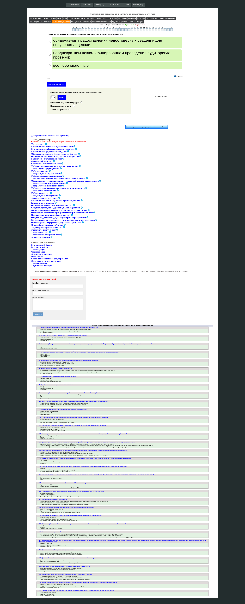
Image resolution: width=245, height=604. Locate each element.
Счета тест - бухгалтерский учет (46, 164)
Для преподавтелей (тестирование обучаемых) (50, 136)
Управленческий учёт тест (43, 230)
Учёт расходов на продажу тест (45, 173)
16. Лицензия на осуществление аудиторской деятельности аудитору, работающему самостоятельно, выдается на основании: (83, 450)
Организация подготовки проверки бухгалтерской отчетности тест (62, 213)
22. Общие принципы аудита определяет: (53, 499)
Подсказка (179, 76)
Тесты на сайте (35, 18)
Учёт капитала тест (40, 193)
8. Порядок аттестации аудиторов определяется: (56, 384)
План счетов (37, 256)
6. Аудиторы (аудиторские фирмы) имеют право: (55, 368)
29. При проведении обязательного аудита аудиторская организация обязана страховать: (69, 558)
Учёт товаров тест (39, 171)
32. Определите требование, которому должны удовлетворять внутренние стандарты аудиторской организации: (78, 582)
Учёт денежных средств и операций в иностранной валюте (58, 178)
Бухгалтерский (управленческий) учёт (49, 151)
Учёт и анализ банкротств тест (45, 235)
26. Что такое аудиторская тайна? (51, 532)
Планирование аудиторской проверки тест (50, 215)
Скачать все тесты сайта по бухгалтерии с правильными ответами (58, 142)
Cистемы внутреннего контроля (46, 261)
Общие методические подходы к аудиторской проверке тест (58, 217)
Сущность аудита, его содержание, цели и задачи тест (55, 208)
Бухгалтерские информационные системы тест (53, 149)
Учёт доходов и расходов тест (44, 196)
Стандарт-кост (38, 252)
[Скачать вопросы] (46, 144)
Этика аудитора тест (40, 237)
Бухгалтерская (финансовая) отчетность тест (52, 146)
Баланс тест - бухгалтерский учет (46, 159)
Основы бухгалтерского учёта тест (47, 225)
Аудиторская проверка (41, 266)
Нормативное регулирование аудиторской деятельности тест (59, 210)
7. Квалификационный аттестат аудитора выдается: (57, 376)
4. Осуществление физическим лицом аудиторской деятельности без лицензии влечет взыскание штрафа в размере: (79, 352)
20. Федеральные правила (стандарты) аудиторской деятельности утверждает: (66, 483)
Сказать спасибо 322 (56, 84)
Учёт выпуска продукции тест (45, 169)
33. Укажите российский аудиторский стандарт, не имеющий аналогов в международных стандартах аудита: (76, 590)
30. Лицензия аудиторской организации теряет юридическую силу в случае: (64, 566)
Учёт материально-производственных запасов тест (54, 166)
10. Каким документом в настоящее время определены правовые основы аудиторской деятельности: (73, 401)
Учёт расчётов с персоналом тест (46, 186)
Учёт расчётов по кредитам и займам (48, 183)
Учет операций (38, 249)
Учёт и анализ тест (40, 232)
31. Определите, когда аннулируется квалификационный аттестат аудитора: (66, 574)
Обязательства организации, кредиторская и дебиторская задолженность (65, 181)
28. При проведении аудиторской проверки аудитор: (56, 549)
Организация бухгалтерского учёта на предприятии (55, 156)
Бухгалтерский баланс (41, 245)
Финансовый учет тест (41, 161)
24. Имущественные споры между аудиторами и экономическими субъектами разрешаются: (70, 515)
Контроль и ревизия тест (42, 203)
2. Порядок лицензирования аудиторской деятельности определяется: (63, 335)
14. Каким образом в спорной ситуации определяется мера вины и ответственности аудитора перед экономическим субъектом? (83, 434)
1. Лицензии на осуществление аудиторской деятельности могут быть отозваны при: (68, 327)
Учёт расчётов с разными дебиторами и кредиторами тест (58, 188)
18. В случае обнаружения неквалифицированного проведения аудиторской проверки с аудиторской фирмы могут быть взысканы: (83, 466)
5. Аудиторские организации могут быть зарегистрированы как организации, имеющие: (69, 360)
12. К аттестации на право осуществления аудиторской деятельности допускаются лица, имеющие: (73, 417)
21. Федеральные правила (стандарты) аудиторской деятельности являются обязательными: (71, 491)
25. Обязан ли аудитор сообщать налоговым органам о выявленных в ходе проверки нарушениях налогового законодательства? (82, 524)
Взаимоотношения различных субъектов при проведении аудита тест (63, 220)
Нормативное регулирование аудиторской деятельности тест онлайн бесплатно (147, 127)
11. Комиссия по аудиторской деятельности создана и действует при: (63, 409)
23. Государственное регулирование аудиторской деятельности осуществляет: (66, 507)
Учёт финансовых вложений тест (46, 176)
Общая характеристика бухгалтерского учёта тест (54, 154)
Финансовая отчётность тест (44, 198)
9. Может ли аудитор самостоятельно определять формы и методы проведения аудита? (69, 393)
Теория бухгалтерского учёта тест (46, 227)
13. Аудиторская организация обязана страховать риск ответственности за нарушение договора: (72, 425)
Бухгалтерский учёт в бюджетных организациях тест (55, 200)
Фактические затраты (41, 254)
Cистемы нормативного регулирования (49, 259)
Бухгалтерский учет (40, 247)
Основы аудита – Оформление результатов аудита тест (56, 222)
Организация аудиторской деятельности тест (51, 205)
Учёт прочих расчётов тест (43, 191)
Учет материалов (39, 263)
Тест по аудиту (38, 144)
